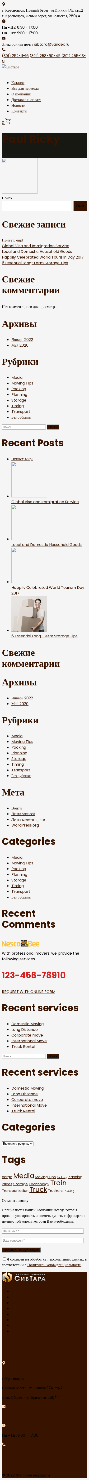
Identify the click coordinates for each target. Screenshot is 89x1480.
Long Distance (24, 1029)
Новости (18, 105)
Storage (18, 400)
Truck (38, 1189)
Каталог (17, 82)
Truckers (55, 1190)
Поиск (7, 198)
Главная (17, 1291)
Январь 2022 (22, 339)
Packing (18, 389)
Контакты (19, 111)
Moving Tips (22, 383)
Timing (17, 406)
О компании (21, 94)
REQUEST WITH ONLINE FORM (28, 991)
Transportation (15, 1190)
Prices (7, 1183)
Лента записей (23, 814)
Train (58, 1183)
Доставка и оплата (26, 100)
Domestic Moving (27, 1024)
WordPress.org (25, 825)
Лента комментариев (28, 819)
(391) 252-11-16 (15, 55)
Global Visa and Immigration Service (35, 246)
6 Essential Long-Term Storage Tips (35, 263)
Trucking (69, 1191)
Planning (19, 394)
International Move (29, 1041)
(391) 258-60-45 (45, 55)
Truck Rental (23, 1046)
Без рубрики (21, 417)
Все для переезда (25, 88)
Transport (20, 411)
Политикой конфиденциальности (54, 1265)
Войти (16, 808)
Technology (39, 1183)
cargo (7, 1176)
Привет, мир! (12, 240)
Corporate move (27, 1035)
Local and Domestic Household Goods (37, 251)
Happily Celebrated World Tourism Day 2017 (43, 257)
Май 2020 (19, 345)
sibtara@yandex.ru (51, 44)
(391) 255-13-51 (16, 1465)
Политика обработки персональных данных (47, 1325)
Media (17, 377)
